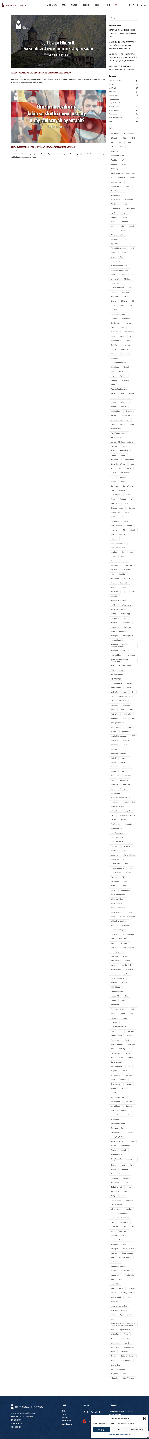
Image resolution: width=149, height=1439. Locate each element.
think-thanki (114, 1178)
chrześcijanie (126, 318)
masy (124, 718)
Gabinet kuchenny (129, 459)
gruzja (126, 503)
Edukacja (113, 393)
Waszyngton (114, 1249)
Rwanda (127, 1040)
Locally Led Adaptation (124, 696)
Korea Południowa (116, 655)
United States (115, 1227)
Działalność (74, 4)
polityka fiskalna (125, 890)
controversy (128, 323)
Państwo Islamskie (129, 855)
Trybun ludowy (115, 1191)
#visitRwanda (115, 133)
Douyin (113, 376)
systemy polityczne (116, 1132)
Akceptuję (101, 1429)
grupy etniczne (115, 503)
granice (128, 495)
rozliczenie (114, 1022)
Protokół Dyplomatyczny (117, 978)
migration (113, 732)
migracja (129, 727)
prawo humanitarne (128, 947)
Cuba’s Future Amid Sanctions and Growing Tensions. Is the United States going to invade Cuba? (123, 33)
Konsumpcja (114, 636)
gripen (133, 499)
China (122, 305)
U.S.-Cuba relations (116, 1205)
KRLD (112, 670)
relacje (123, 1000)
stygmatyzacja (130, 1106)
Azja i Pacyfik (112, 88)
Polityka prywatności (125, 1435)
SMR (129, 1066)
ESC (128, 420)
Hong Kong (114, 530)
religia (132, 1009)
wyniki (113, 1319)
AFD (123, 160)
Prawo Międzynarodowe (117, 952)
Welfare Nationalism (128, 1249)
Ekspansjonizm (126, 398)
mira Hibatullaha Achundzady (119, 736)
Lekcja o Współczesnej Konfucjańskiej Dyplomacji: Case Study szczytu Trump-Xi (121, 67)
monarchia (114, 749)
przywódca (125, 983)
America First (121, 177)
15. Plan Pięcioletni (129, 133)
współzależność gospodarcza (119, 1310)
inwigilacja (114, 552)
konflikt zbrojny (125, 614)
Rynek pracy (131, 1044)
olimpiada (127, 811)
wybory (113, 1315)
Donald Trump (123, 371)
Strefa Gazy (129, 1101)
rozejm (125, 1018)
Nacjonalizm (114, 767)
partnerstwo (127, 846)
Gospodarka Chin (115, 495)
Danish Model (114, 345)
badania (113, 252)
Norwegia (123, 789)
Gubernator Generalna (117, 508)
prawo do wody (124, 943)
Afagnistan (114, 160)
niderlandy (127, 775)
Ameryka (111, 84)
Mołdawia (113, 758)
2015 (112, 142)
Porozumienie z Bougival (118, 930)
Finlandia (113, 455)
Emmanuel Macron (127, 415)
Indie (112, 534)
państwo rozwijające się (117, 859)
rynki (112, 1049)
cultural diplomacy (129, 332)
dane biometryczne (116, 340)
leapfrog (129, 687)
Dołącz (108, 4)
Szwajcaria (131, 1141)
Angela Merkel (129, 199)
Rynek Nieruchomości (117, 1044)
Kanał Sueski (123, 583)
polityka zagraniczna (116, 912)
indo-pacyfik (122, 534)
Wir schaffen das (129, 1275)
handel (113, 517)
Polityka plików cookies (113, 1435)
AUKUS (122, 226)
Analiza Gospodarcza (117, 191)
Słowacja (113, 1150)
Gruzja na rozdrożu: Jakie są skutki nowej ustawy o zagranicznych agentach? (43, 147)
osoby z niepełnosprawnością (127, 815)
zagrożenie (128, 1343)
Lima (125, 692)
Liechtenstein (114, 692)
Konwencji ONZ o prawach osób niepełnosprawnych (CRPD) (119, 645)
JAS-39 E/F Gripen (116, 565)
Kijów (125, 592)
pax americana (115, 855)
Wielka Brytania (115, 1262)
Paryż (125, 850)
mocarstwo (126, 740)
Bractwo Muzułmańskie (117, 288)
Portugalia (114, 934)
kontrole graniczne (128, 636)
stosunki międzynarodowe (118, 1097)
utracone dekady (115, 1240)
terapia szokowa (123, 1174)
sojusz (113, 1079)
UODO (125, 1227)
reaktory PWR (115, 996)
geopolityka (123, 477)
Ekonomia (113, 398)
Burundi (126, 296)
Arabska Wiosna (130, 208)
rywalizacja (122, 1049)
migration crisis (126, 732)
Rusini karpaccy (115, 1040)
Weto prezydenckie (127, 1253)
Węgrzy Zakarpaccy (125, 1330)
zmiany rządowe (115, 1365)
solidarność (123, 1079)
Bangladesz (124, 252)
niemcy (113, 780)
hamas (127, 512)
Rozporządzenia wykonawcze (119, 1027)
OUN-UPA (113, 820)
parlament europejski (117, 828)
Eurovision (114, 446)
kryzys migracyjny (116, 679)
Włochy (126, 1334)
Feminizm (124, 446)
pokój (125, 881)
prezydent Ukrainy (127, 965)
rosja (131, 1013)
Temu (112, 1174)
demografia (127, 354)
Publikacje (86, 4)
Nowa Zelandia (115, 802)
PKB (123, 877)
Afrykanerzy (114, 169)
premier (127, 960)
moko (125, 745)
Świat (110, 121)
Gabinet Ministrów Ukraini (118, 464)
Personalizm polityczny (117, 868)
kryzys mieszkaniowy (117, 674)
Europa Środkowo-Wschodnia (117, 103)
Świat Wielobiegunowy (129, 1378)
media (133, 718)
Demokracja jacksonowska (118, 362)
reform (126, 996)
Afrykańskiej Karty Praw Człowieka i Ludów (123, 173)
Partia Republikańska (117, 837)
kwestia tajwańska (116, 687)
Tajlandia (113, 1165)
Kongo (125, 618)
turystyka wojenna (116, 1200)
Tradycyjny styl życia (116, 1187)
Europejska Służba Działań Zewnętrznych (122, 442)
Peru (130, 868)
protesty (126, 974)
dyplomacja (123, 376)
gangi (132, 464)
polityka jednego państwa (118, 895)
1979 (133, 138)
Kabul (112, 574)
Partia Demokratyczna (117, 833)
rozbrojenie (114, 1018)
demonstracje (115, 367)
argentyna (114, 213)
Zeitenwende (124, 1352)
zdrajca (113, 1352)
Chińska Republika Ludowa (118, 314)
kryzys (121, 670)
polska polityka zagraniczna (118, 921)
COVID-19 (113, 327)
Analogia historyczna (116, 195)
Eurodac (122, 424)
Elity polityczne (130, 411)
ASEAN (113, 221)
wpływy (128, 1297)
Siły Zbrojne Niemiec (116, 1066)
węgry (112, 1330)
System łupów (130, 1132)
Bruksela (131, 288)
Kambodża (127, 578)
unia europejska (124, 1222)
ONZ (112, 815)
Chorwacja (114, 318)
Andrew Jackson (115, 199)
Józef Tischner (126, 570)
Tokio (126, 1182)
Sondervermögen (115, 1084)
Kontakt (97, 4)
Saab (112, 1057)
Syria (129, 1115)
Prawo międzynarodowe (115, 117)
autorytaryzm (114, 239)
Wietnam (113, 1271)
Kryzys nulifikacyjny (116, 683)
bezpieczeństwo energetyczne (119, 270)
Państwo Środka (115, 864)
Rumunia (129, 1035)
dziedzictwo (125, 380)
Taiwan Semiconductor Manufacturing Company (121, 1160)
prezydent (114, 965)
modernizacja (115, 745)
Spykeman (128, 1084)
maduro (113, 709)
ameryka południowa (116, 182)
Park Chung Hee (115, 824)
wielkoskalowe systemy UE (118, 1266)
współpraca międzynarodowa (119, 1306)
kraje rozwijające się (125, 665)
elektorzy (123, 407)
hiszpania (129, 525)
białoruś (113, 274)
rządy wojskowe (115, 1053)
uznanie (128, 1240)
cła (130, 336)
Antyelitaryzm (115, 204)
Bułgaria (113, 301)
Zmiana (113, 1360)
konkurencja (126, 622)
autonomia (123, 230)
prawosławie (114, 956)
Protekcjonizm (115, 974)
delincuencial (114, 354)
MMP (133, 736)
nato (123, 771)
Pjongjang (113, 877)
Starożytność (114, 1093)
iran (123, 552)
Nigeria (113, 789)
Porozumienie (125, 925)
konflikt (113, 605)
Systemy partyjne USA (117, 1128)
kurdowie (129, 683)
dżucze (113, 384)
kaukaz (124, 587)
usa (112, 1231)
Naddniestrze (126, 767)
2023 (120, 142)
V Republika (114, 1244)
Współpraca (114, 1301)
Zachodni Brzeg (115, 1343)
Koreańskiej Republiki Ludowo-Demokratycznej (119, 660)
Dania (128, 340)
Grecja (113, 499)
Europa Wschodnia (114, 106)
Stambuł (113, 1088)
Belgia (113, 257)
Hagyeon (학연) (115, 512)
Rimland (113, 1013)
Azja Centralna (115, 244)
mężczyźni (124, 762)
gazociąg (128, 468)
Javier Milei (129, 565)
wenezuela (114, 1253)
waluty (124, 1244)
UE (111, 1213)
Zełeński (113, 1356)
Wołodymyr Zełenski (126, 1293)
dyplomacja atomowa (114, 99)
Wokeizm (113, 1293)
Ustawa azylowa (122, 1231)
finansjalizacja (124, 451)
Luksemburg (126, 705)
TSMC (126, 1191)
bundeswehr (125, 292)
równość (127, 1053)
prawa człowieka (123, 938)
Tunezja (113, 1196)
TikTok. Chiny (126, 1178)
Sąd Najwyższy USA (126, 1145)
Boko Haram (127, 279)
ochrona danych (115, 811)
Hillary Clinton (115, 521)
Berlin (121, 257)
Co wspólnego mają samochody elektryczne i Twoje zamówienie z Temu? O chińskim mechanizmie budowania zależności (122, 45)
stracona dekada (115, 1101)
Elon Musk (114, 415)
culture (113, 336)
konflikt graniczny (126, 605)
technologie (125, 1169)
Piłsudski (128, 872)
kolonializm (114, 596)
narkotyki (113, 771)
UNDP (112, 1222)
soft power (129, 1075)
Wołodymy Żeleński (116, 1297)
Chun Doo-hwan (115, 323)
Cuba (123, 327)
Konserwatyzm (115, 627)
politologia (124, 886)
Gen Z (112, 477)
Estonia (113, 424)
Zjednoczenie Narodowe (127, 1356)
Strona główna (52, 4)
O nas (64, 4)
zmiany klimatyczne (126, 1360)
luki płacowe (114, 705)
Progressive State (116, 969)
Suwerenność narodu (116, 1115)
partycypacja (114, 850)
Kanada (113, 583)
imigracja (132, 530)
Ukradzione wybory (123, 1213)
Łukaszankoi (114, 1378)
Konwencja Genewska (117, 640)
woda (112, 1279)
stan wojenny (124, 1088)
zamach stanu (115, 1347)
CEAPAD (113, 305)
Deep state (127, 345)
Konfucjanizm (115, 618)
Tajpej (123, 1165)
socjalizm (124, 1071)
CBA (133, 301)
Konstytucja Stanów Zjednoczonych (120, 631)
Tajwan (132, 1165)
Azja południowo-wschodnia (118, 248)
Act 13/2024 (114, 151)
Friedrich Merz (115, 459)
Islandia (113, 556)
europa (132, 424)
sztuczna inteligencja (117, 1141)
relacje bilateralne (116, 1005)
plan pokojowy (115, 881)
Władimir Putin (115, 1334)
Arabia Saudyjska (116, 208)
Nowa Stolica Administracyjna (119, 797)
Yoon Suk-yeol (125, 1338)
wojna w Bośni (115, 1284)
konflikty (113, 614)
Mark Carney (114, 718)
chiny (130, 305)
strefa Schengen (115, 1106)
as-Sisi (125, 217)
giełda (123, 481)
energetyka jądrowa (116, 420)
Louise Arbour (122, 701)
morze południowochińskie (118, 754)
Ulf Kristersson (125, 1218)
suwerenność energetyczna (118, 1110)
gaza (119, 468)
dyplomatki (114, 380)
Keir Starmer (114, 592)
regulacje (113, 1000)
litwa (133, 692)
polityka (113, 890)
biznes (133, 274)
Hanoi (121, 517)
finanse (113, 451)
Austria (113, 230)
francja (123, 455)
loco (112, 701)
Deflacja (113, 349)
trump (129, 1187)
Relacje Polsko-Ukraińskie (118, 1009)
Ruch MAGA (131, 1031)
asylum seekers (124, 221)
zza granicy (114, 1374)
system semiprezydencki (118, 1123)
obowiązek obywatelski (117, 806)
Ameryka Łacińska (116, 186)
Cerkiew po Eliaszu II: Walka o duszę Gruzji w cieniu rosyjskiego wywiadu (41, 73)
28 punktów (114, 138)
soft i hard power (116, 1075)
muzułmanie (125, 758)
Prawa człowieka (113, 114)
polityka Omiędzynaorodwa (118, 908)
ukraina (113, 1218)
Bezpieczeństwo (113, 95)
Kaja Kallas (122, 574)
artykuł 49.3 (114, 217)
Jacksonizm (114, 561)
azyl (132, 248)
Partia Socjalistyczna (117, 842)
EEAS (122, 393)
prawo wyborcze (115, 960)
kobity (133, 592)
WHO (112, 1257)
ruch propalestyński (116, 1035)
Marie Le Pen (114, 714)
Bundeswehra (115, 296)
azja (125, 239)
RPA (121, 1031)
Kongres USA (114, 622)
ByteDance (124, 301)
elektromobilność (115, 411)
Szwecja (113, 1145)
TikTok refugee (115, 1182)
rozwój (113, 1031)
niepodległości (124, 780)
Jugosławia (114, 570)
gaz (112, 468)
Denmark (126, 367)
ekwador (113, 407)
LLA (112, 696)
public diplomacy (115, 987)
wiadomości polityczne (125, 1257)
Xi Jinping (113, 1338)
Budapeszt (114, 292)
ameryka (132, 177)
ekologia (131, 393)
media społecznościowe (117, 723)
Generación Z (125, 473)
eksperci (113, 402)
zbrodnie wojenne (129, 1347)
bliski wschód (115, 279)
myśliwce (113, 762)
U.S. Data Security (116, 1209)
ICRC (123, 530)
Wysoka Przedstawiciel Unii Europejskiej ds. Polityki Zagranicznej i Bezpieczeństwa (123, 1324)
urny (133, 1227)
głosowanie (132, 508)
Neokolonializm (115, 775)
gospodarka (122, 490)
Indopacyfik (114, 539)
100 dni (125, 138)
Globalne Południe (128, 486)
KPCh (112, 665)
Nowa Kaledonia (115, 793)
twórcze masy (130, 1200)
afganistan (114, 164)
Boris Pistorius (115, 283)
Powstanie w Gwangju (128, 934)
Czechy (122, 336)
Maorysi (131, 709)
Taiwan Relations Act (116, 1154)
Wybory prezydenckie (126, 1315)
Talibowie (113, 1169)
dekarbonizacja (125, 349)
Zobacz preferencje (137, 1429)
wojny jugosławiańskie (117, 1288)
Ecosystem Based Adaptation (119, 389)
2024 (129, 142)
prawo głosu (114, 947)
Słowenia (123, 1150)
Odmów (119, 1429)
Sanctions (130, 1057)
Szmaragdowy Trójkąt (117, 1137)
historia (126, 521)
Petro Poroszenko (116, 872)
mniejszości (114, 740)
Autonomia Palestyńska (117, 235)
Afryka (124, 164)
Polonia (130, 912)
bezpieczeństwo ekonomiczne (119, 266)
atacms (113, 226)
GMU (112, 490)
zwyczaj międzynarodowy (118, 1369)
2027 (112, 147)
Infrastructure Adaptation (118, 543)
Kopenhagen (114, 650)
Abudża (121, 147)
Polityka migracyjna (116, 903)
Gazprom (113, 473)
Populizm (113, 925)
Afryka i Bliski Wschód (115, 81)
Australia (131, 226)
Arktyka (124, 213)
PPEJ (112, 938)
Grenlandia (123, 499)
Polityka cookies (66, 1421)
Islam (131, 552)
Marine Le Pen (127, 714)
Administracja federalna (117, 155)
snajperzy (113, 1071)
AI (111, 177)
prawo (113, 943)
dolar (112, 371)
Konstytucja (127, 627)
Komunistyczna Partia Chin (118, 600)
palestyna (124, 820)
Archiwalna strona (67, 1424)
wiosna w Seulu (115, 1275)
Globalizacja (114, 486)
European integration (116, 437)
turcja (122, 1196)
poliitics (113, 886)
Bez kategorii (112, 92)
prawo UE (125, 956)
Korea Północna (130, 655)
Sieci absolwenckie (116, 1062)
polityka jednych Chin (117, 899)
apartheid (126, 204)
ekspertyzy (124, 402)
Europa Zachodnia (114, 110)
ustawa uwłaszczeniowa (117, 1235)
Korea (124, 650)
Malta (122, 709)
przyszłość (114, 983)
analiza (128, 186)
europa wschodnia (116, 429)
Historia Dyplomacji (116, 525)
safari (121, 1057)
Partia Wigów (114, 846)
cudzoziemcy (114, 332)
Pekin (126, 864)
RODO (63, 1411)
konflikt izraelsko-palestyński (119, 609)
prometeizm (129, 969)
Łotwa (124, 1374)
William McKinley (125, 1271)
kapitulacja (114, 587)
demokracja (114, 358)
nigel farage (126, 784)
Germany (113, 481)
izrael (122, 556)
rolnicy (123, 1013)
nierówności (114, 784)
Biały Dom (123, 274)
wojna (120, 1279)
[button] (144, 1418)
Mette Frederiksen (116, 727)
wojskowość (132, 1288)
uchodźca (129, 1209)
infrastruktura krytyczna (118, 547)
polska (113, 916)
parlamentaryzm (129, 824)
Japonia (125, 561)
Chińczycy (114, 310)
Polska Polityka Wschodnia (127, 916)
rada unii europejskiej (117, 991)
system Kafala (115, 1119)
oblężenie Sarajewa (129, 802)
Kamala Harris (115, 578)
